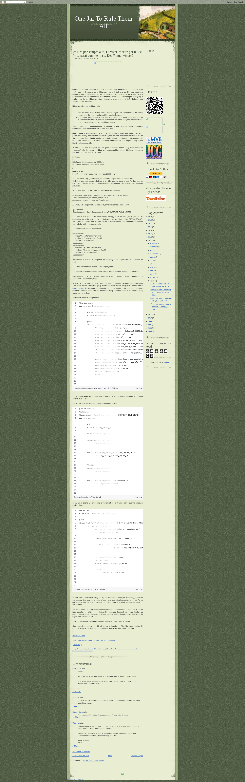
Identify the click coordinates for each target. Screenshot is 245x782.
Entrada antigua (137, 756)
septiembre (154, 254)
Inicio (110, 756)
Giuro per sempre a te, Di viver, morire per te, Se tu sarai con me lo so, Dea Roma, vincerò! (109, 53)
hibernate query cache (130, 649)
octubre (153, 250)
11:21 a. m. (76, 692)
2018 (150, 220)
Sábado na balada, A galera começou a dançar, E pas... (160, 306)
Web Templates (78, 779)
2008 (150, 321)
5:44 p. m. (76, 706)
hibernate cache (99, 649)
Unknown (76, 723)
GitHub (115, 388)
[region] (107, 343)
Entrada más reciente (80, 756)
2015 (150, 230)
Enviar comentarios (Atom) (93, 761)
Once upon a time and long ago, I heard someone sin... (160, 292)
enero (152, 281)
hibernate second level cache (82, 651)
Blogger (167, 362)
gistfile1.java (79, 589)
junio (152, 264)
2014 (150, 234)
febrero (152, 277)
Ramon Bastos (78, 712)
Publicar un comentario (81, 752)
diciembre (153, 243)
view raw (138, 388)
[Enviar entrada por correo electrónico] (82, 645)
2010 (150, 318)
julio (151, 260)
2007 (150, 325)
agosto (152, 257)
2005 (150, 332)
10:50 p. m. (76, 717)
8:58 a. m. (76, 746)
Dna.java (77, 497)
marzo (152, 274)
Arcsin (71, 779)
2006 (150, 328)
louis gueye (76, 669)
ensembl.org (79, 288)
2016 (150, 227)
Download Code (78, 636)
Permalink (76, 645)
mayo (152, 267)
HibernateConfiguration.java (86, 388)
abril (151, 271)
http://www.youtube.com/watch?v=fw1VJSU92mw (97, 640)
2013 (150, 237)
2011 (150, 314)
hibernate (90, 649)
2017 (150, 223)
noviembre (154, 247)
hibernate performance (114, 649)
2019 (150, 217)
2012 (150, 240)
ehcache (83, 649)
